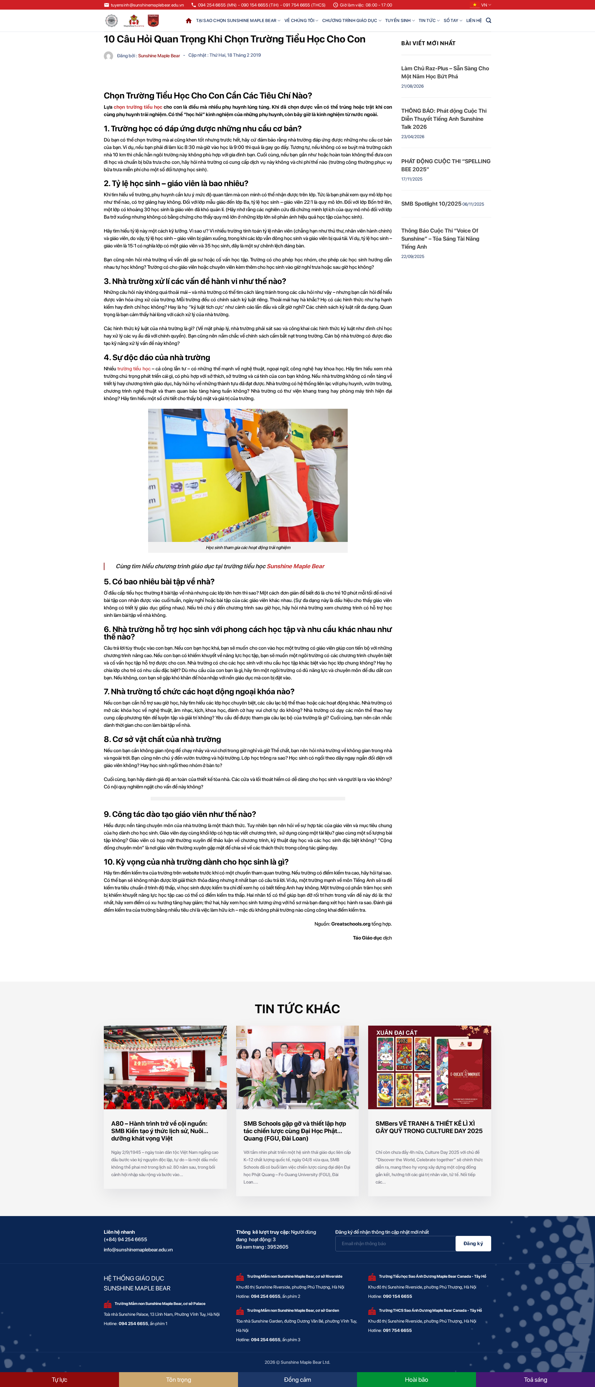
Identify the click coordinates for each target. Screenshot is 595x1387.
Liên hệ (474, 20)
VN (484, 4)
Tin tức (427, 20)
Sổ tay (451, 20)
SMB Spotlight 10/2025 (431, 203)
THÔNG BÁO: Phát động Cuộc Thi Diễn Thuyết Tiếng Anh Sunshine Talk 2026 (444, 118)
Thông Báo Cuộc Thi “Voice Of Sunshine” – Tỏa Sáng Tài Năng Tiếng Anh (440, 238)
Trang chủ (188, 21)
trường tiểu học (133, 369)
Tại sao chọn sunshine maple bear (236, 20)
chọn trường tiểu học (138, 107)
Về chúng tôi (299, 20)
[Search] (488, 20)
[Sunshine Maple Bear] (133, 21)
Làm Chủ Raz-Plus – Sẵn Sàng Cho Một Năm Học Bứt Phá (445, 72)
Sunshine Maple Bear (295, 566)
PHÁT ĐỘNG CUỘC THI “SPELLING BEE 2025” (446, 165)
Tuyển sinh (398, 20)
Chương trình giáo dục (349, 20)
